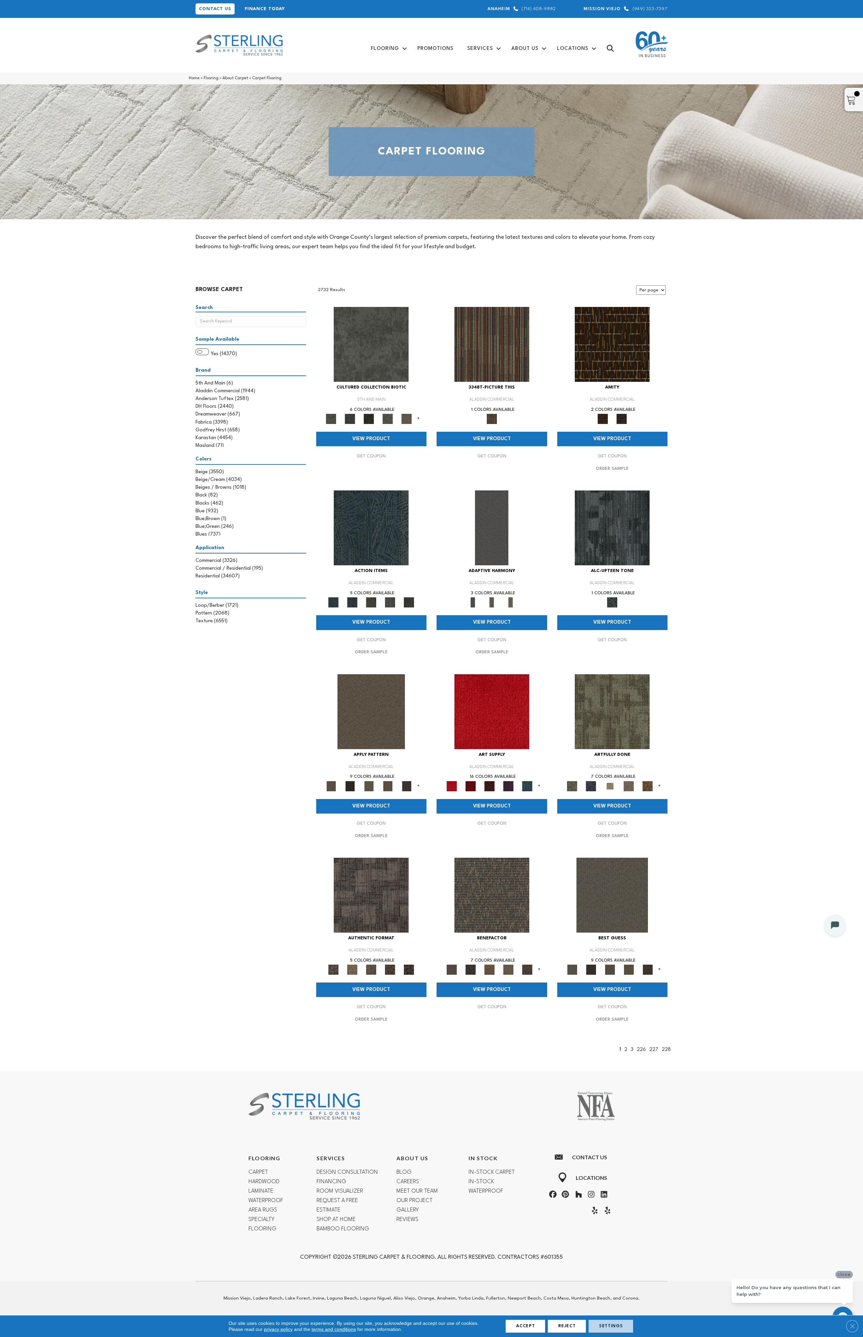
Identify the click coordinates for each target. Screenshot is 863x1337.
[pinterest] (564, 1195)
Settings (611, 1326)
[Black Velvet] (621, 419)
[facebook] (552, 1195)
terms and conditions (333, 1329)
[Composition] (387, 419)
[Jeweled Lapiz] (491, 528)
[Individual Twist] (371, 970)
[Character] (349, 419)
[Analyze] (349, 786)
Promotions (435, 48)
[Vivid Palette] (647, 786)
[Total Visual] (489, 970)
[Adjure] (406, 786)
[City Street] (408, 602)
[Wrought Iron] (491, 602)
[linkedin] (602, 1195)
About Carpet (235, 78)
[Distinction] (406, 419)
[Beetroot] (489, 786)
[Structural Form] (408, 970)
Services (480, 48)
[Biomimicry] (371, 344)
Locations (572, 48)
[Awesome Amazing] (628, 786)
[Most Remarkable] (591, 786)
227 (653, 1049)
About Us (524, 48)
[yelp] (593, 1211)
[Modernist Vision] (609, 786)
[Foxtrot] (612, 528)
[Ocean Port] (352, 602)
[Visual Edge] (371, 895)
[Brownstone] (371, 602)
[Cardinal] (491, 711)
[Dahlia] (470, 786)
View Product (371, 439)
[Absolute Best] (508, 970)
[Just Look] (527, 970)
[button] (404, 49)
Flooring (385, 48)
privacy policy (278, 1329)
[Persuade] (387, 786)
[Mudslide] (491, 344)
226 (641, 1049)
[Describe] (368, 786)
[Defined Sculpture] (352, 970)
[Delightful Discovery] (612, 711)
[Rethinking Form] (390, 970)
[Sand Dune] (510, 602)
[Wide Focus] (470, 970)
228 (666, 1049)
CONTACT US (215, 9)
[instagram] (590, 1195)
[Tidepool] (371, 528)
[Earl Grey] (390, 602)
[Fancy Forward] (491, 895)
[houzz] (577, 1195)
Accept (525, 1326)
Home (194, 78)
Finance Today (265, 9)
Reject (566, 1326)
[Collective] (368, 419)
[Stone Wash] (527, 786)
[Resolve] (371, 711)
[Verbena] (508, 786)
